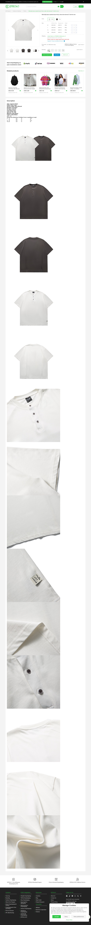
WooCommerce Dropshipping (24, 906)
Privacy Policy (69, 919)
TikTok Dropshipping (25, 898)
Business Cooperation (41, 909)
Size (43, 23)
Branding (44, 49)
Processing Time (44, 45)
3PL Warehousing (10, 912)
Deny (66, 916)
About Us (53, 895)
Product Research (40, 902)
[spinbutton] (74, 25)
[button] (72, 25)
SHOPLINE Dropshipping (24, 914)
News (52, 900)
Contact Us (53, 898)
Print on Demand (10, 910)
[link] (8, 11)
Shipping (43, 36)
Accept (57, 916)
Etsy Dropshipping (25, 900)
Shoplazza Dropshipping (24, 911)
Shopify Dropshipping (26, 895)
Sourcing (8, 895)
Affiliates (38, 907)
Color (43, 18)
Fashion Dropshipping (11, 900)
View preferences (79, 916)
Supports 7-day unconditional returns (55, 41)
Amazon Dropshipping (26, 908)
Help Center (39, 900)
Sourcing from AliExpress (24, 902)
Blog (37, 898)
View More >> (81, 70)
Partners (38, 911)
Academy (38, 895)
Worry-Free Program (10, 902)
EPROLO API (24, 917)
